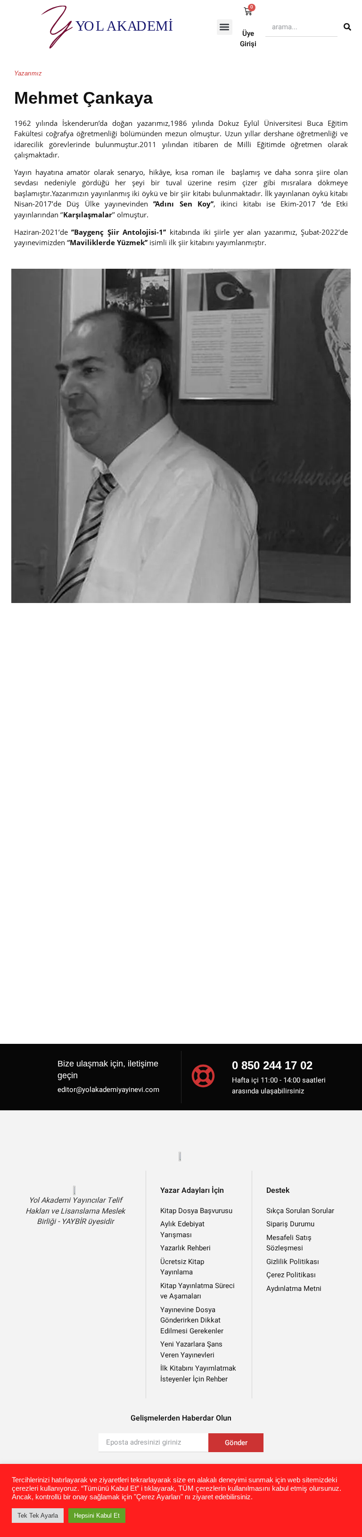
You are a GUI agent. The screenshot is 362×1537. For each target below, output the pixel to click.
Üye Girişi (248, 39)
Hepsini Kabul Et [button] (97, 1515)
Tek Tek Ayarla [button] (37, 1515)
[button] (224, 27)
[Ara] (347, 27)
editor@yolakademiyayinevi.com (108, 1089)
